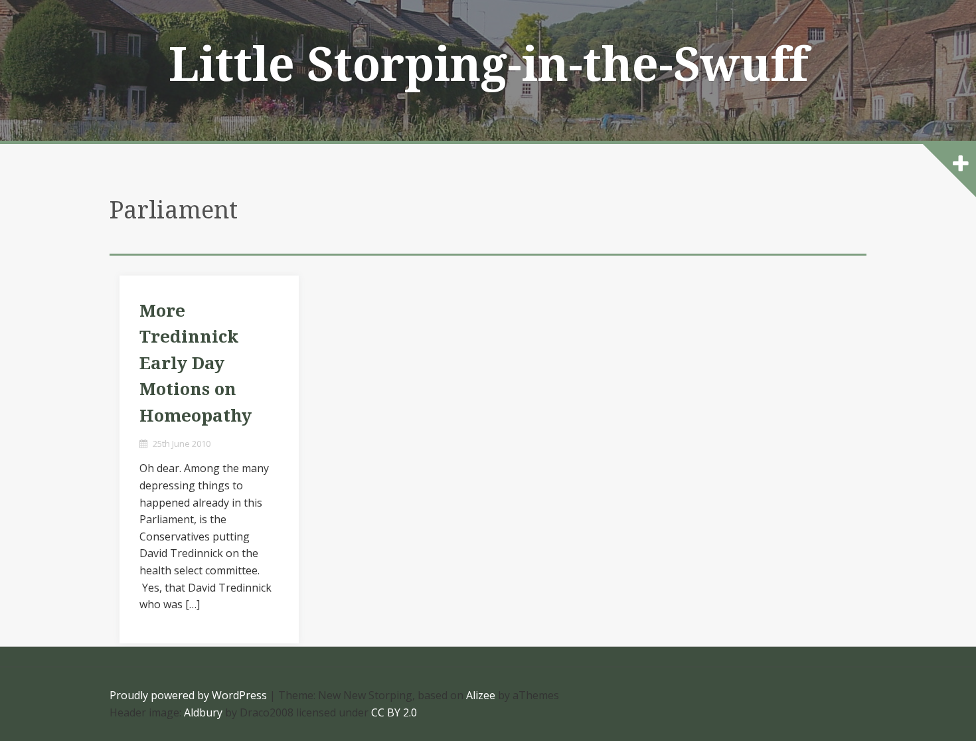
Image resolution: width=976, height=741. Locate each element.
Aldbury (203, 712)
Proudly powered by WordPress (188, 695)
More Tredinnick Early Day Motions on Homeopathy (195, 363)
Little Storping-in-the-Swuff (488, 65)
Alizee (480, 695)
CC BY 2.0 (394, 712)
